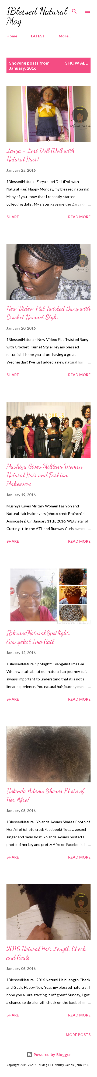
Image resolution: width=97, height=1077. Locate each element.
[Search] (74, 9)
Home (11, 36)
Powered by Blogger (52, 1054)
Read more (79, 216)
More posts (78, 1034)
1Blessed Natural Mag (36, 16)
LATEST (38, 36)
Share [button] (12, 216)
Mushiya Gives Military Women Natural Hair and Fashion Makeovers (44, 475)
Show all (76, 62)
